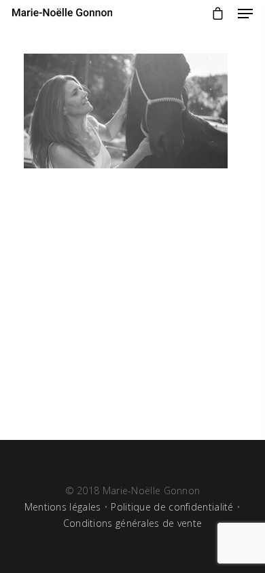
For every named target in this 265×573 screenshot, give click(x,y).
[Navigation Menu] (245, 13)
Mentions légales (62, 506)
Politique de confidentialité (172, 506)
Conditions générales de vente (132, 523)
